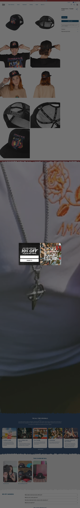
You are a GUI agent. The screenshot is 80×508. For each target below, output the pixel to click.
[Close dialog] (60, 244)
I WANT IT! (29, 260)
